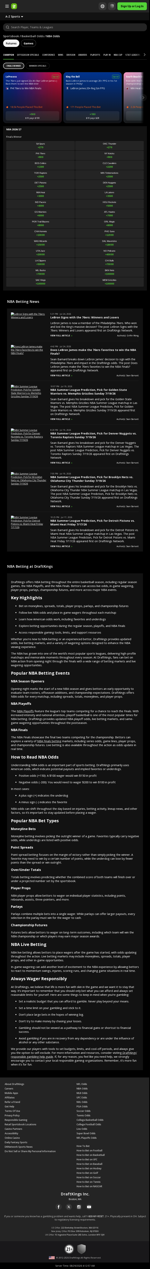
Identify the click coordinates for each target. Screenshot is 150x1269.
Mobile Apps (11, 1093)
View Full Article (60, 335)
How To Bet (83, 1146)
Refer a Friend (12, 1102)
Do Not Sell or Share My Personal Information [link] (30, 1151)
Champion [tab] (8, 55)
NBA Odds (82, 1088)
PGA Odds (82, 1106)
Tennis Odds (83, 1115)
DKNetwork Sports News (19, 1146)
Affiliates (10, 1097)
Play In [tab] (107, 55)
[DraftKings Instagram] (79, 1207)
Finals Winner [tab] (14, 66)
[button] (17, 16)
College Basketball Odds (90, 1120)
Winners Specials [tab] (37, 66)
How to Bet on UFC (87, 1159)
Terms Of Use (12, 1111)
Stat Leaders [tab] (132, 55)
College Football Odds (89, 1124)
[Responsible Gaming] (109, 6)
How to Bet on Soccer (89, 1177)
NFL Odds (82, 1084)
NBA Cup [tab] (118, 55)
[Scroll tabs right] (141, 55)
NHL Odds (82, 1102)
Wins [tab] (60, 55)
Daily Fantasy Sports (16, 1142)
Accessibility (11, 1133)
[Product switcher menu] (7, 6)
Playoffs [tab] (95, 55)
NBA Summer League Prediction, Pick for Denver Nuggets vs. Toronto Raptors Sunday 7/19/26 (93, 435)
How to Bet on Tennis (89, 1182)
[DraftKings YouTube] (89, 1207)
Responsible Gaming (16, 1120)
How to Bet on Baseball (89, 1164)
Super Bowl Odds (86, 1133)
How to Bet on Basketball (91, 1155)
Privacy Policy (12, 1115)
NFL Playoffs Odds (87, 1137)
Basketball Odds (32, 36)
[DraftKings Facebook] (58, 1207)
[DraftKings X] (69, 1207)
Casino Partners (13, 1129)
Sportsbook (11, 36)
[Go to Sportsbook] (14, 6)
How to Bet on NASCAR (89, 1186)
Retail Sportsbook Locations (20, 1124)
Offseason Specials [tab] (28, 55)
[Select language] (100, 6)
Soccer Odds (84, 1111)
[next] (143, 97)
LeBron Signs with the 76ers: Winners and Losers (84, 317)
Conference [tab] (48, 55)
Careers (9, 1088)
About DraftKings (14, 1084)
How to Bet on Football (89, 1150)
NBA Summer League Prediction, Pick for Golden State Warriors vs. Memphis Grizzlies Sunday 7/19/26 (88, 391)
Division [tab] (70, 55)
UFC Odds (82, 1097)
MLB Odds (82, 1093)
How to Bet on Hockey (89, 1168)
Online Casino (12, 1137)
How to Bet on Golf (87, 1173)
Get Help (9, 1106)
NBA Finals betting (49, 741)
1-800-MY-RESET (95, 1216)
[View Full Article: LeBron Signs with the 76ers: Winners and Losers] (28, 317)
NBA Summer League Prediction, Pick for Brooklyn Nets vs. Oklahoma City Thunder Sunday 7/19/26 (91, 479)
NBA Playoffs (25, 711)
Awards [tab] (82, 55)
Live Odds (82, 1129)
